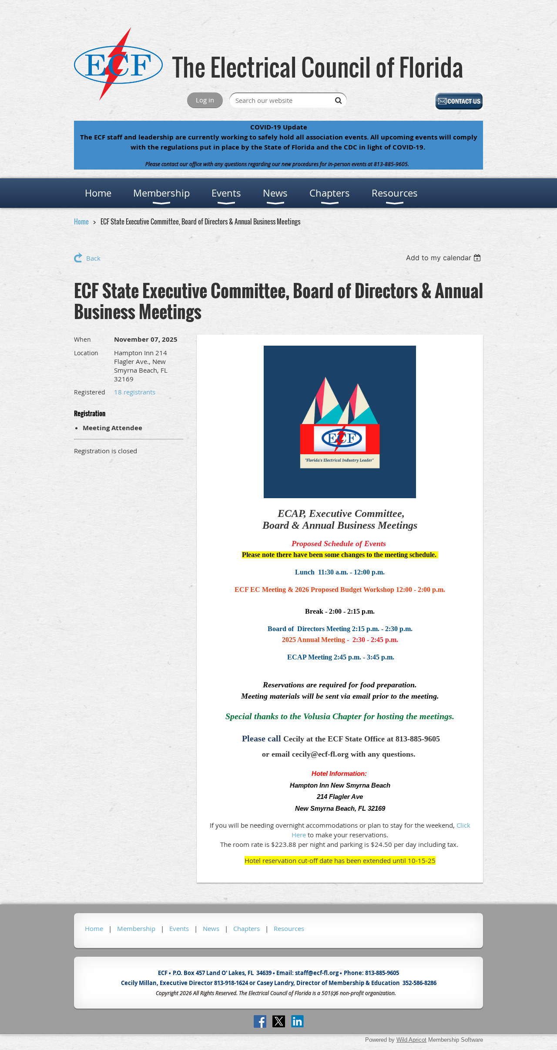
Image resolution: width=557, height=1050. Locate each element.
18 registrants (134, 391)
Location (86, 353)
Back (93, 258)
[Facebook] (260, 1021)
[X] (278, 1021)
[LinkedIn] (297, 1021)
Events (179, 928)
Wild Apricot (411, 1039)
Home (81, 221)
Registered (89, 392)
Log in (205, 99)
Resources (289, 928)
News (211, 928)
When (82, 339)
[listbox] (444, 257)
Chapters (246, 928)
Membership (136, 928)
